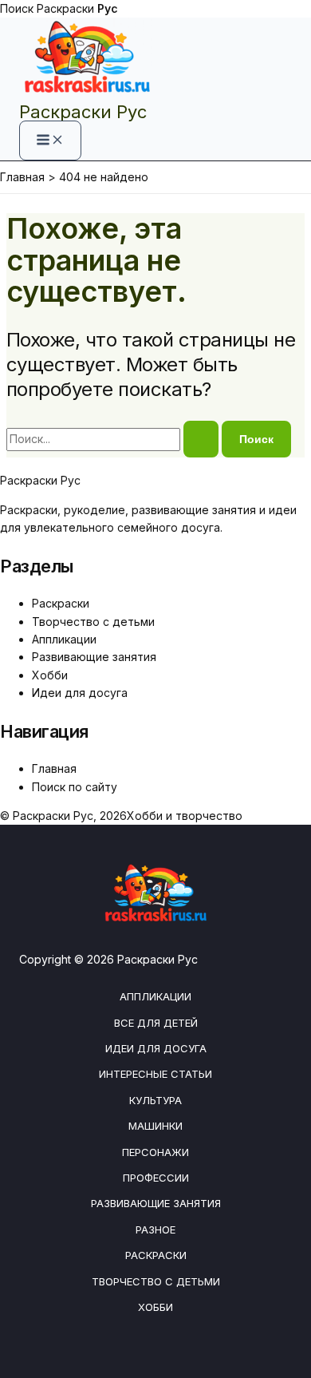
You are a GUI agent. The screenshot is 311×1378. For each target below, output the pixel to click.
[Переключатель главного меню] (50, 140)
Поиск (16, 8)
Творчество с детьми (93, 621)
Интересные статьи (155, 1073)
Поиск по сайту (74, 787)
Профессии (156, 1177)
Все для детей (156, 1022)
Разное (155, 1229)
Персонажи (155, 1152)
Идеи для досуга (80, 692)
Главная (54, 768)
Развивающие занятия (94, 656)
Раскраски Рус (83, 111)
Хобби (50, 675)
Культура (155, 1100)
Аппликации (64, 639)
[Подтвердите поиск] (200, 439)
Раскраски (77, 8)
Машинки (155, 1125)
